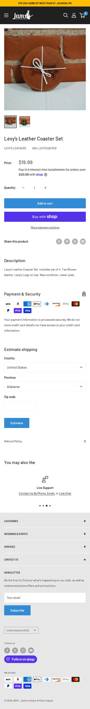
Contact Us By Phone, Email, (37, 493)
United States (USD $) (17, 630)
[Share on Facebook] (59, 241)
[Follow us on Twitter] (15, 650)
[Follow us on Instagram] (23, 650)
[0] (82, 15)
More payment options (45, 227)
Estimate (16, 423)
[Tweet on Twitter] (75, 241)
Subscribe (17, 610)
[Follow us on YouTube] (31, 650)
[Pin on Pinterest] (67, 241)
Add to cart (45, 203)
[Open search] (65, 15)
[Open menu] (6, 15)
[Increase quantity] (45, 187)
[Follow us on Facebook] (7, 650)
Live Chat (65, 493)
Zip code (9, 397)
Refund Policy (13, 441)
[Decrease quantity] (23, 187)
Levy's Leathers (15, 148)
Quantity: (10, 187)
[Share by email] (83, 241)
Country (9, 358)
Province (10, 377)
